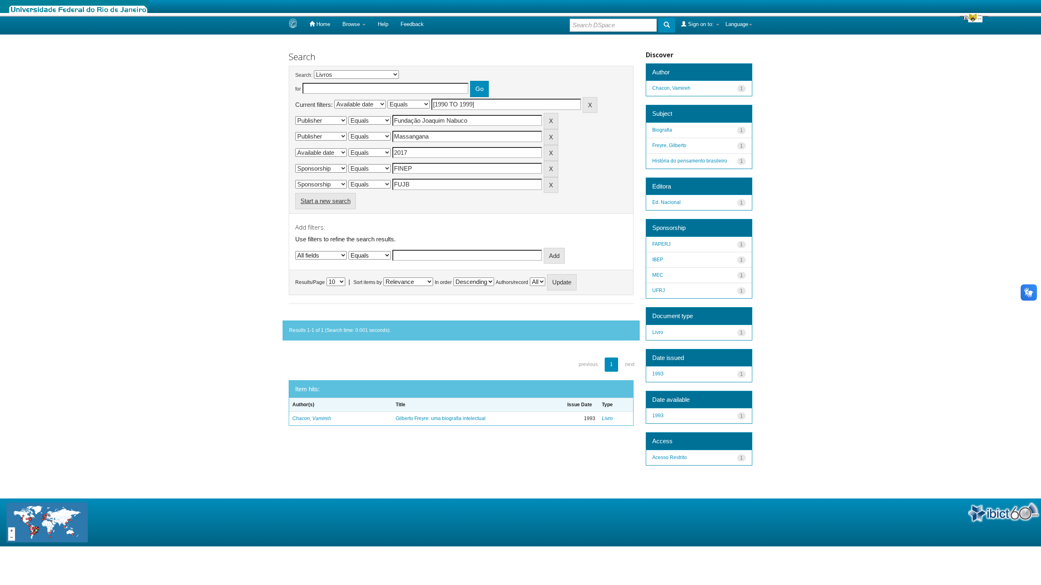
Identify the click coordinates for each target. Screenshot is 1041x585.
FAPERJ (661, 244)
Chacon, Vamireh (311, 418)
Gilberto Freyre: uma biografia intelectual (441, 418)
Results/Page (310, 282)
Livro (607, 418)
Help (383, 24)
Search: (303, 75)
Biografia (662, 130)
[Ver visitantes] (47, 522)
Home (322, 24)
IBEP (657, 259)
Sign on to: (700, 24)
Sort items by (367, 282)
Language (736, 24)
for (298, 89)
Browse (352, 24)
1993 (658, 374)
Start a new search (326, 200)
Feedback (412, 24)
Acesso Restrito (669, 457)
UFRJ (658, 290)
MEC (657, 275)
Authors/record (512, 282)
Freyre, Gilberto (669, 145)
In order (443, 282)
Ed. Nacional (666, 202)
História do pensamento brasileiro (689, 161)
